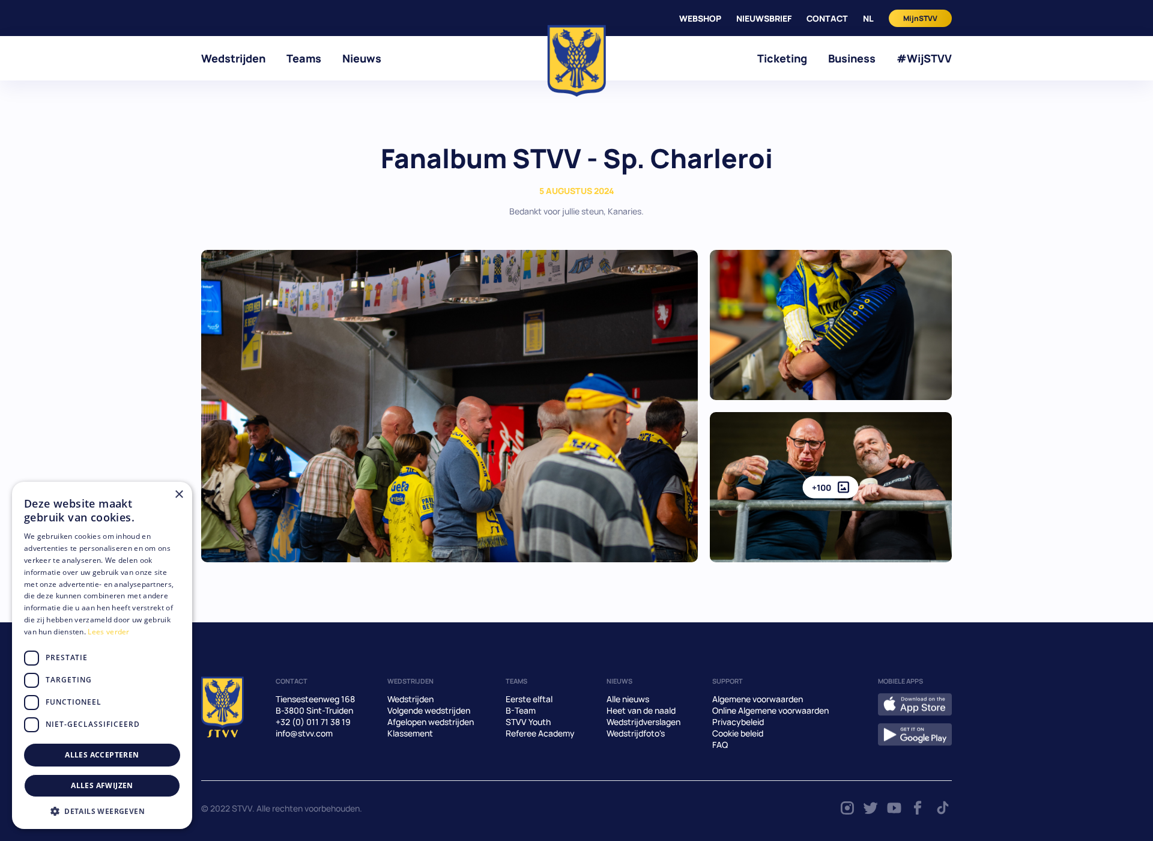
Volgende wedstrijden (428, 710)
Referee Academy (540, 733)
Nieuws (361, 58)
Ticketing (782, 58)
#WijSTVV (924, 58)
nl (868, 18)
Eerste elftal (529, 699)
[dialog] (102, 655)
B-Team (521, 710)
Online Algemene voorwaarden (770, 710)
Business (852, 58)
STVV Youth (528, 721)
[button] (102, 811)
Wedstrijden (233, 58)
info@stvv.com (304, 733)
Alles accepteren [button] (102, 755)
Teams (303, 58)
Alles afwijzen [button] (102, 785)
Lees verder (108, 632)
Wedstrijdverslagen (643, 721)
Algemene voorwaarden (757, 699)
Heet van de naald (641, 710)
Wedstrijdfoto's (636, 733)
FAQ (720, 744)
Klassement (410, 733)
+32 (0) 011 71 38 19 (313, 721)
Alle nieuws (628, 699)
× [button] (178, 494)
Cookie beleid (737, 733)
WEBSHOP (700, 18)
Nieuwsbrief (763, 18)
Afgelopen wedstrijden (430, 721)
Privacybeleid (738, 721)
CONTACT (827, 18)
